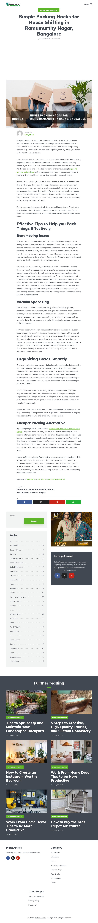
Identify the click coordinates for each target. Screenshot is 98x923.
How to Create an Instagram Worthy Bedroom (21, 776)
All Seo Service (40, 918)
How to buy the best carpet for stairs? (68, 824)
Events (53, 861)
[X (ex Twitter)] (64, 576)
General (13, 588)
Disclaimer (32, 905)
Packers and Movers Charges (31, 492)
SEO (11, 636)
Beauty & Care (15, 550)
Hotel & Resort (15, 601)
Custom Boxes (15, 558)
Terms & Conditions (36, 896)
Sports (12, 644)
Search (12, 515)
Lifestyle (13, 605)
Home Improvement (48, 10)
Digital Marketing (16, 567)
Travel (12, 653)
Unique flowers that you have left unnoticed (46, 479)
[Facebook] (57, 576)
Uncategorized (15, 657)
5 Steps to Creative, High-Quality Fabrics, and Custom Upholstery (71, 727)
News (12, 623)
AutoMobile (14, 546)
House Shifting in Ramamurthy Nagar (35, 489)
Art (11, 541)
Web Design (14, 661)
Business (13, 554)
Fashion (13, 575)
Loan (12, 610)
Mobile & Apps (15, 614)
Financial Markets (16, 580)
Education (14, 571)
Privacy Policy (33, 901)
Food (12, 584)
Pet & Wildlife (15, 627)
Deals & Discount (16, 563)
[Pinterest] (71, 576)
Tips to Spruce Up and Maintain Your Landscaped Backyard (25, 727)
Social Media (15, 640)
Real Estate (14, 631)
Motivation (14, 618)
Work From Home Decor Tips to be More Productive (71, 776)
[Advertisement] (49, 62)
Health (12, 593)
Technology (14, 648)
